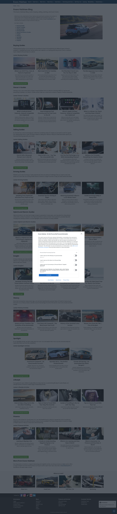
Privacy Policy (66, 280)
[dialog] (58, 257)
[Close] (82, 234)
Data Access (58, 280)
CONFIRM (48, 275)
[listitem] (58, 252)
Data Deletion (51, 280)
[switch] (75, 255)
